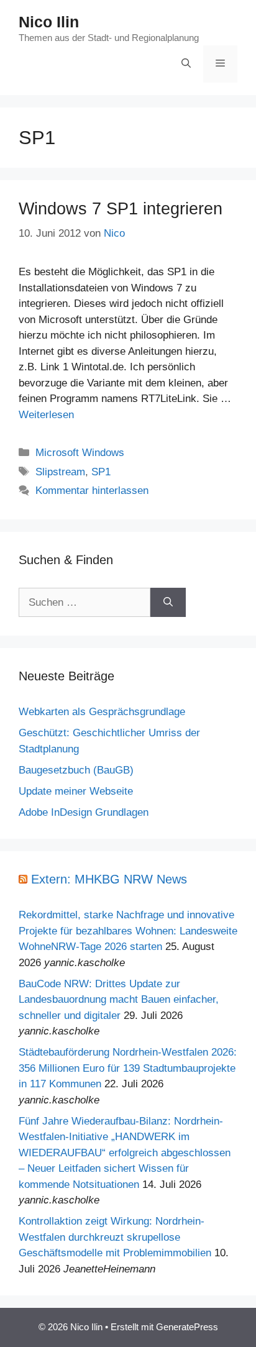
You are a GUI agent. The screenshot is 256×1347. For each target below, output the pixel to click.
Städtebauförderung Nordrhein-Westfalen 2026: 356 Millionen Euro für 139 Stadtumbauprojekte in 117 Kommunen (128, 1068)
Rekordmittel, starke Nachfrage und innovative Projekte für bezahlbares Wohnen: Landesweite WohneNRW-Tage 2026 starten (128, 930)
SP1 (101, 472)
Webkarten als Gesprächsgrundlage (102, 712)
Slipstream (60, 472)
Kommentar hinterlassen (92, 490)
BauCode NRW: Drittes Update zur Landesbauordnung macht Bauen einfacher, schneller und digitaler (119, 999)
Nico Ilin (49, 21)
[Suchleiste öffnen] (186, 64)
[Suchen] (168, 603)
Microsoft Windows (79, 453)
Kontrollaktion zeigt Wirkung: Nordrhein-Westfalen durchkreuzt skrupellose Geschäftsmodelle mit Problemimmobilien (115, 1237)
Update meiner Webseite (76, 791)
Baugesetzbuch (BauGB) (76, 770)
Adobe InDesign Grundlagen (84, 812)
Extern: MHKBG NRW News (109, 879)
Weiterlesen (46, 415)
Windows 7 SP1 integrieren (120, 208)
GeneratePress (187, 1327)
